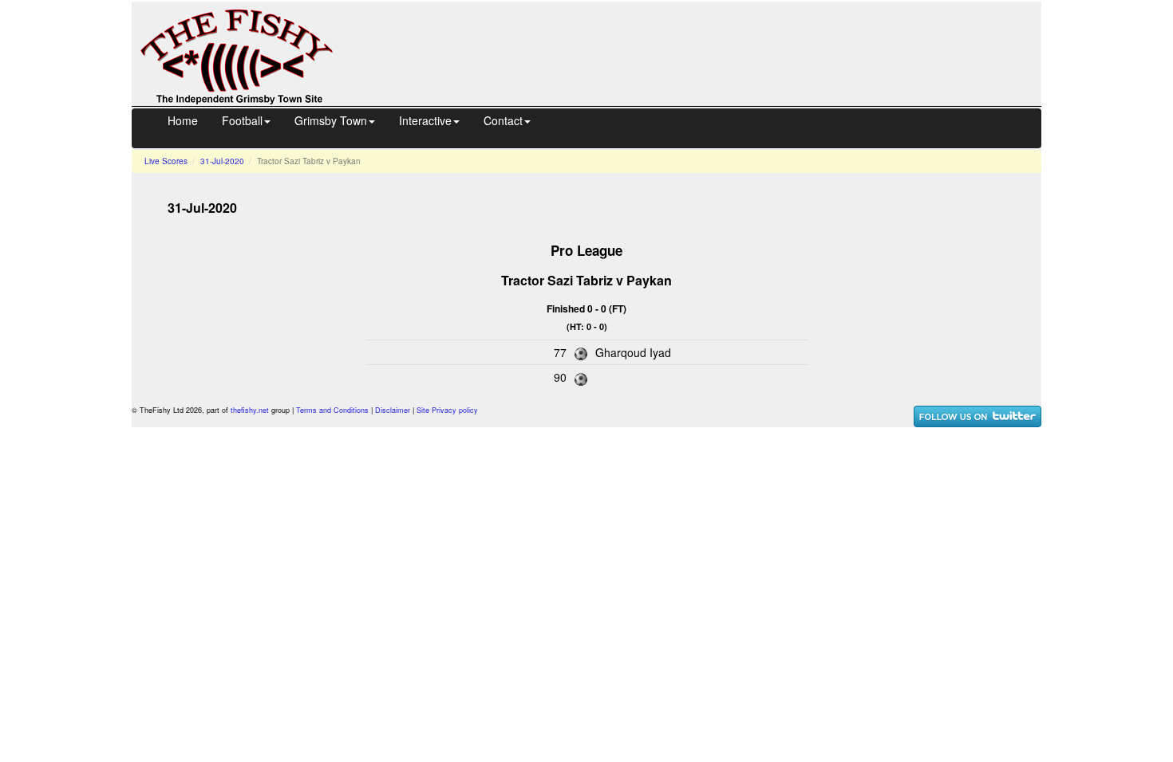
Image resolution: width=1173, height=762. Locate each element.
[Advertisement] (701, 52)
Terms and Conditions (332, 410)
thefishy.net (250, 410)
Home (183, 120)
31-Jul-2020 (222, 161)
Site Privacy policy (447, 410)
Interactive (425, 120)
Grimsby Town (330, 120)
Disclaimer (392, 410)
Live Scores (166, 161)
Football (242, 120)
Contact (503, 120)
